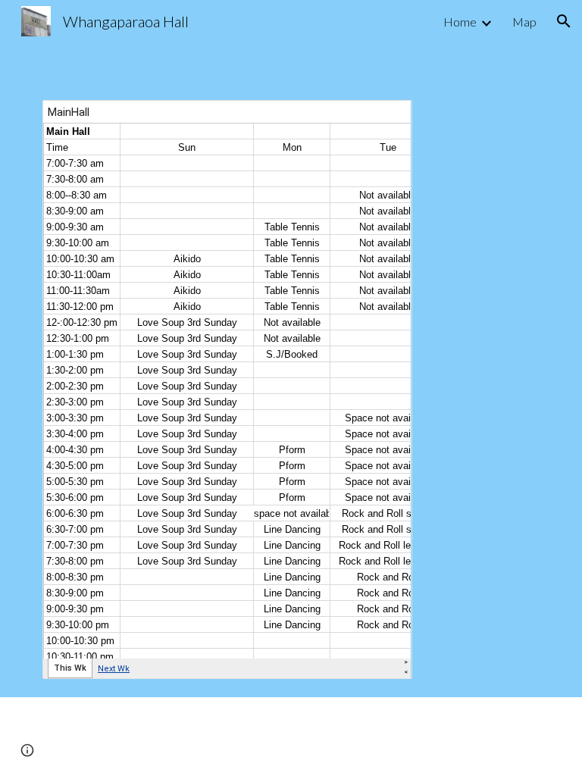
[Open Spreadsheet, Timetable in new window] (383, 119)
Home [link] (460, 21)
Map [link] (524, 21)
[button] (564, 21)
